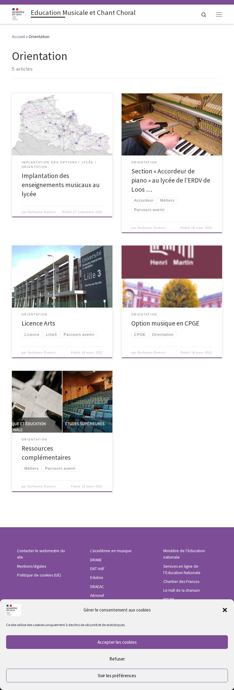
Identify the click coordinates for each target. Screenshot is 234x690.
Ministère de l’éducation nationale (184, 554)
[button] (225, 610)
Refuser (117, 659)
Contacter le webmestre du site (41, 554)
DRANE (96, 560)
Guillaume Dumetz (42, 212)
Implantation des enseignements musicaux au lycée (61, 185)
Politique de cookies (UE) (39, 575)
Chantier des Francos (181, 581)
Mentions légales (31, 566)
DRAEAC (97, 586)
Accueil (18, 36)
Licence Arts (38, 323)
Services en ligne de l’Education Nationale (181, 569)
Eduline (96, 577)
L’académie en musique (111, 550)
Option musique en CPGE (165, 323)
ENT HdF (97, 568)
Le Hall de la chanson (181, 590)
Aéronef (97, 595)
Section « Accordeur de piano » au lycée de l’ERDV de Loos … (170, 180)
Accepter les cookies (117, 642)
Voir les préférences (117, 675)
